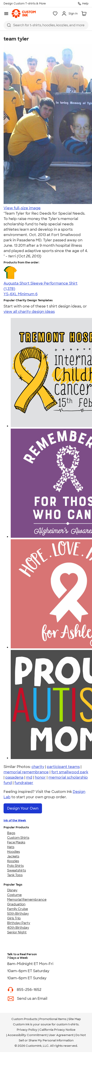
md (29, 777)
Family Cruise (17, 909)
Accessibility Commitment (27, 1035)
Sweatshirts (16, 870)
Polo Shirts (15, 866)
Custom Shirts (18, 838)
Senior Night (17, 932)
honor (40, 777)
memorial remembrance (26, 772)
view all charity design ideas (29, 311)
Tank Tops (15, 875)
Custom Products (24, 1019)
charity (37, 766)
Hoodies (13, 852)
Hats (10, 847)
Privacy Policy (27, 1030)
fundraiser (24, 782)
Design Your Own (22, 808)
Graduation (16, 904)
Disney (12, 890)
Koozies (13, 861)
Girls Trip (14, 918)
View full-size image (22, 208)
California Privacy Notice (57, 1030)
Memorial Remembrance (26, 900)
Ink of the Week (15, 820)
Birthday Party (18, 923)
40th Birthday (18, 928)
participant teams (63, 766)
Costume (14, 895)
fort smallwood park (69, 772)
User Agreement (61, 1035)
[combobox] (46, 25)
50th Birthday (18, 914)
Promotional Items (52, 1019)
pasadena (14, 777)
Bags (11, 833)
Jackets (13, 856)
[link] (24, 13)
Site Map (74, 1019)
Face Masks (16, 842)
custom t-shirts (67, 1024)
